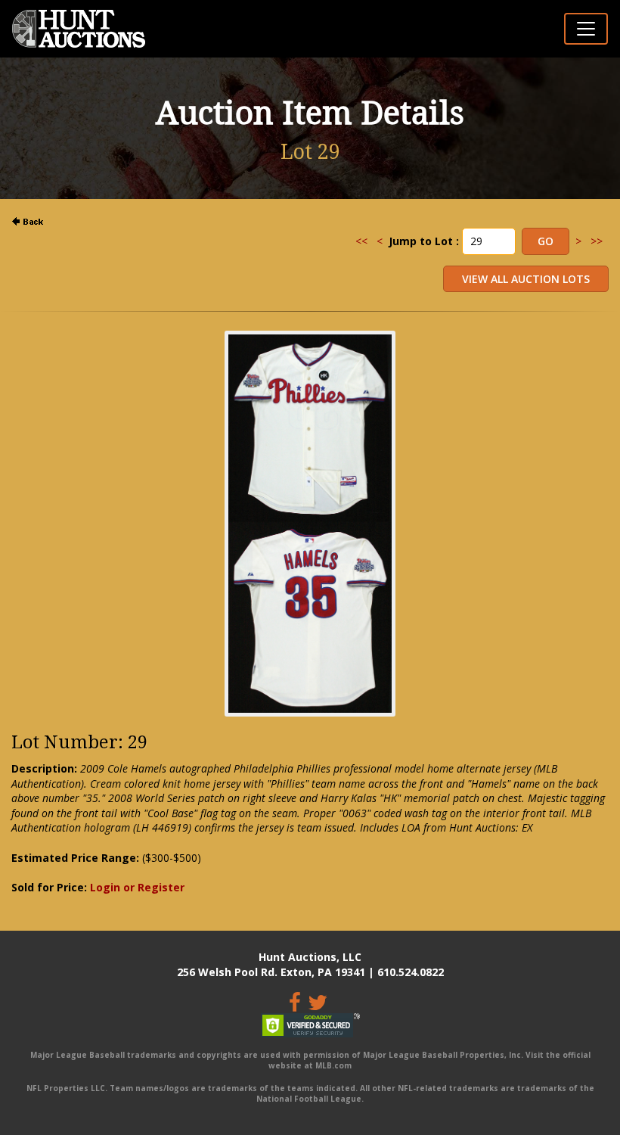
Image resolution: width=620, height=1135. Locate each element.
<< (361, 241)
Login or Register (137, 887)
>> (597, 241)
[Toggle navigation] (586, 29)
